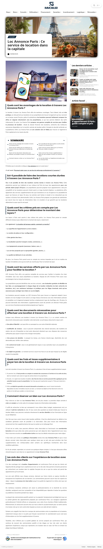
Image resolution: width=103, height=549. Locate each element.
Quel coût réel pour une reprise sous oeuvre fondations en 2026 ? (88, 90)
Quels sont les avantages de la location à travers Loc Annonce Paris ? (21, 144)
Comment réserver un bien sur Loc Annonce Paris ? (22, 158)
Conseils (12, 37)
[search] (94, 5)
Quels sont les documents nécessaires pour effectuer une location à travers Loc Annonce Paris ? (22, 153)
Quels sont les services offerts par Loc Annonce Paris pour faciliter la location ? (51, 148)
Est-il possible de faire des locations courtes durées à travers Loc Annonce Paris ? (51, 144)
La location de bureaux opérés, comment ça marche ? (33, 224)
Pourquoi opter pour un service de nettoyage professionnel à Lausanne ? (37, 170)
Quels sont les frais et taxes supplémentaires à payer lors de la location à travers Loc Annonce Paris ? (50, 154)
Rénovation (76, 116)
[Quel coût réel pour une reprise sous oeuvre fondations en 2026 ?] (74, 91)
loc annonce (32, 166)
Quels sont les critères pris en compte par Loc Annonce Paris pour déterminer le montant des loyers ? (21, 149)
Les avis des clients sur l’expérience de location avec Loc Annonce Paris (51, 158)
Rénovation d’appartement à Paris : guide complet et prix (84, 121)
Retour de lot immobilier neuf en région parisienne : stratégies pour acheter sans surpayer (88, 71)
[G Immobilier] (51, 5)
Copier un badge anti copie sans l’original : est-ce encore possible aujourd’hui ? (88, 81)
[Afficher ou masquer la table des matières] (44, 140)
